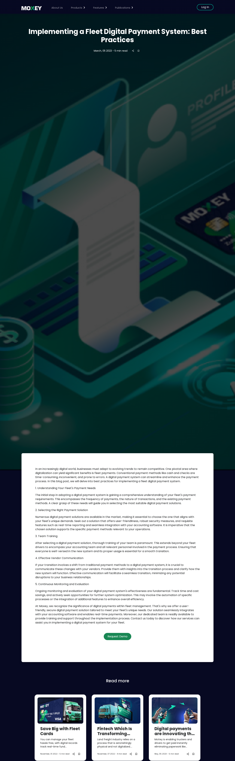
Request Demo (117, 636)
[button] (78, 8)
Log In (205, 7)
